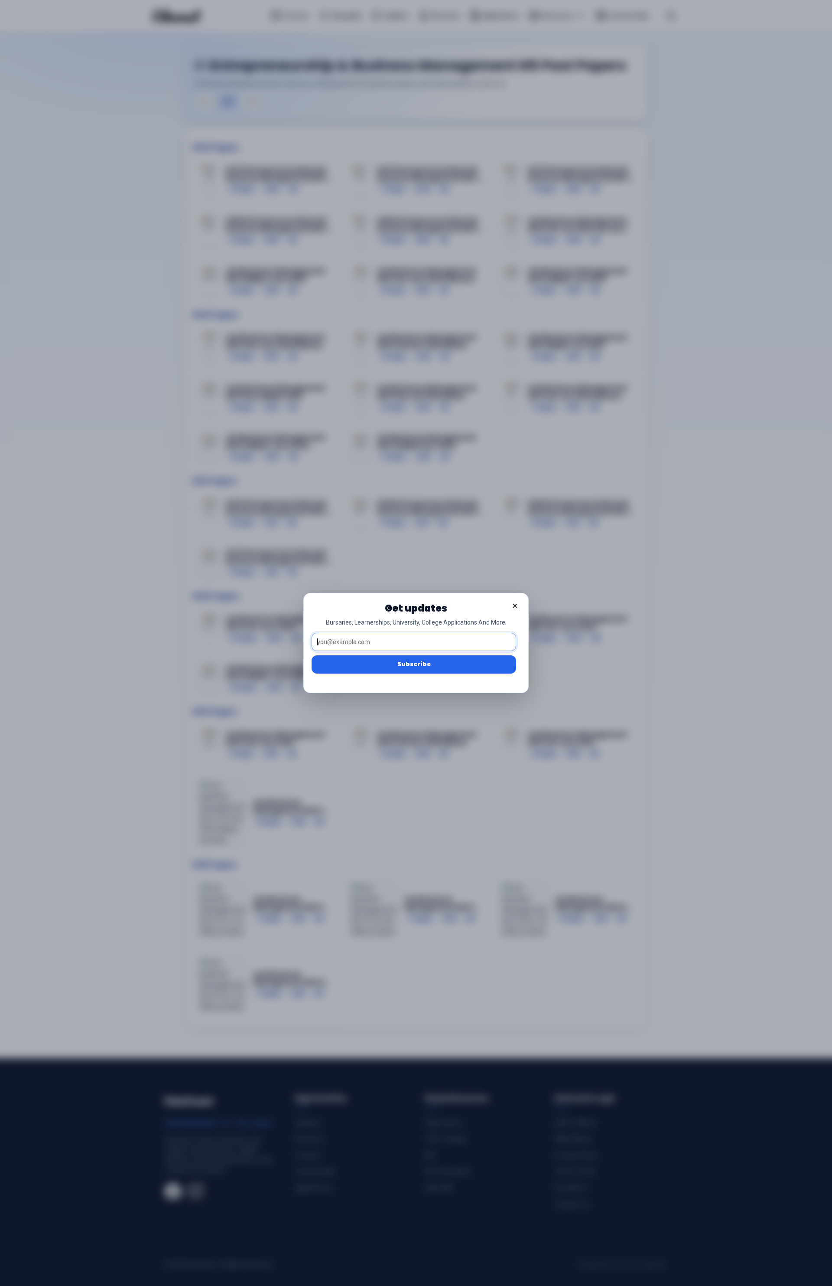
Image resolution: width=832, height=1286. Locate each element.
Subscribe (414, 664)
